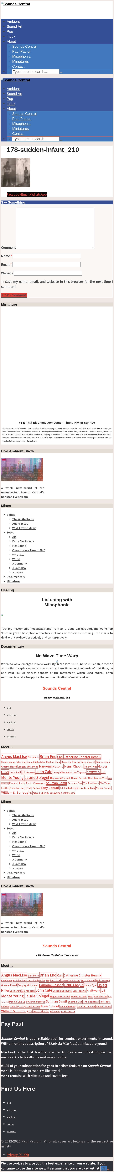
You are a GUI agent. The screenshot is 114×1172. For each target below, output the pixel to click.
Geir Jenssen (103, 762)
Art (14, 537)
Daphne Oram (53, 762)
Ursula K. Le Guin (86, 788)
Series (11, 515)
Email (6, 264)
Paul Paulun (21, 51)
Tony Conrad (50, 787)
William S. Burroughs (16, 792)
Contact (18, 66)
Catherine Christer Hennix (82, 756)
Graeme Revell (9, 766)
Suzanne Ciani (75, 783)
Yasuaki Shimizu (41, 793)
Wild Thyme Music (24, 528)
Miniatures (20, 61)
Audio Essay (20, 523)
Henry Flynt (90, 766)
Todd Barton (33, 788)
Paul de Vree (100, 778)
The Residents (91, 783)
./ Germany (19, 563)
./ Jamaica (19, 568)
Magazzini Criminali (60, 778)
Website (7, 273)
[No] (108, 1169)
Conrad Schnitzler (35, 762)
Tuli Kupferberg (68, 788)
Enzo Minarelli (88, 762)
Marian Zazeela (79, 778)
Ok (103, 1168)
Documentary (16, 577)
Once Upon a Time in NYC (28, 550)
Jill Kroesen (28, 772)
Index (11, 36)
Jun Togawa (79, 772)
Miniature (13, 581)
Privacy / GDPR (18, 1154)
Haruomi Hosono (51, 766)
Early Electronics (23, 541)
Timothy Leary (18, 788)
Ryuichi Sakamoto (35, 783)
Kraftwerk (93, 772)
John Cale (43, 772)
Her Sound (19, 546)
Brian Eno (48, 757)
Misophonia (21, 56)
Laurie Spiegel (36, 778)
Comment (8, 247)
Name (6, 256)
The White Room (23, 519)
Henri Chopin (74, 766)
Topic (10, 532)
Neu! (90, 778)
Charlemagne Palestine (13, 762)
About (11, 41)
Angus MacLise (14, 757)
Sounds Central (24, 46)
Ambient (13, 21)
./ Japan (17, 572)
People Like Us (17, 783)
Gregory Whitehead (28, 766)
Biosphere (33, 757)
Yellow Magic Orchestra (62, 793)
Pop (10, 31)
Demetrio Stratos (70, 762)
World (16, 559)
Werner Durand (103, 788)
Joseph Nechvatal (62, 772)
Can (60, 756)
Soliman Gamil (56, 783)
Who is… (18, 554)
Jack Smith (16, 772)
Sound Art (14, 26)
